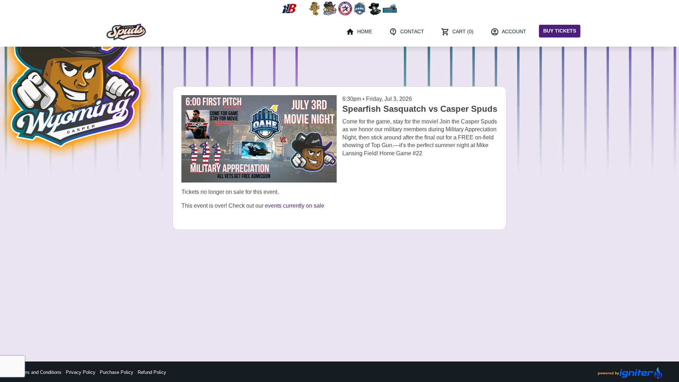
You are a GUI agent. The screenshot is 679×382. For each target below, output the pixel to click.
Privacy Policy (80, 372)
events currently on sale (294, 206)
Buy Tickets (559, 31)
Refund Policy (152, 372)
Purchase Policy (116, 372)
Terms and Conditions (39, 372)
